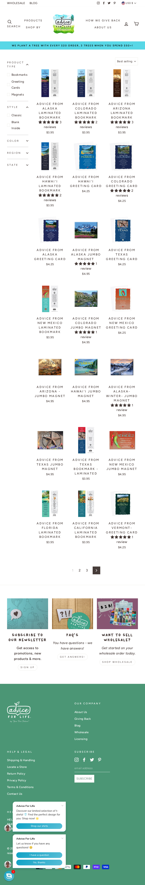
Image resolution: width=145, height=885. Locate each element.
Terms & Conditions (20, 787)
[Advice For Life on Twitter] (92, 759)
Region (14, 152)
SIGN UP (27, 667)
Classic (16, 115)
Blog (77, 725)
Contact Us (14, 793)
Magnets (17, 94)
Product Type (15, 64)
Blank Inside (15, 125)
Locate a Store (17, 767)
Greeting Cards (17, 84)
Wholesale (81, 732)
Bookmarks (19, 74)
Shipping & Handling (21, 760)
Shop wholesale (117, 662)
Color (13, 140)
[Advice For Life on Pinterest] (99, 759)
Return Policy (16, 773)
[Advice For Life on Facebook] (84, 759)
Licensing (81, 739)
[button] (49, 122)
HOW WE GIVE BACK (103, 20)
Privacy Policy (16, 780)
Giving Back (82, 718)
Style (12, 107)
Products (33, 20)
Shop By (33, 27)
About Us (103, 27)
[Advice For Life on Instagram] (76, 759)
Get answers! (72, 657)
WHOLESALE (16, 3)
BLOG (33, 3)
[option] (72, 45)
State (12, 164)
